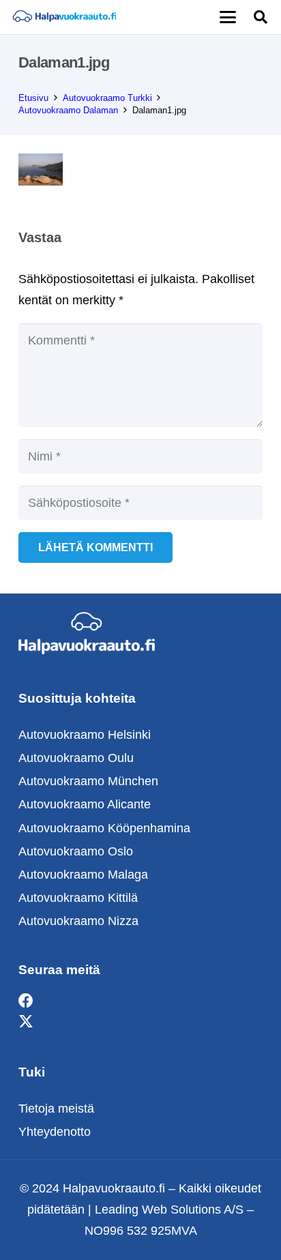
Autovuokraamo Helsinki (84, 735)
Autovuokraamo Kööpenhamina (104, 828)
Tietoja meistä (56, 1108)
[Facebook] (25, 1001)
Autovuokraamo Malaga (83, 874)
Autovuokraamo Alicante (84, 804)
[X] (25, 1022)
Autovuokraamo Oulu (76, 758)
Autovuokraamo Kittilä (78, 898)
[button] (227, 17)
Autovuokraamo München (88, 781)
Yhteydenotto (54, 1132)
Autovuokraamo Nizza (78, 921)
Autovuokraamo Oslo (75, 851)
